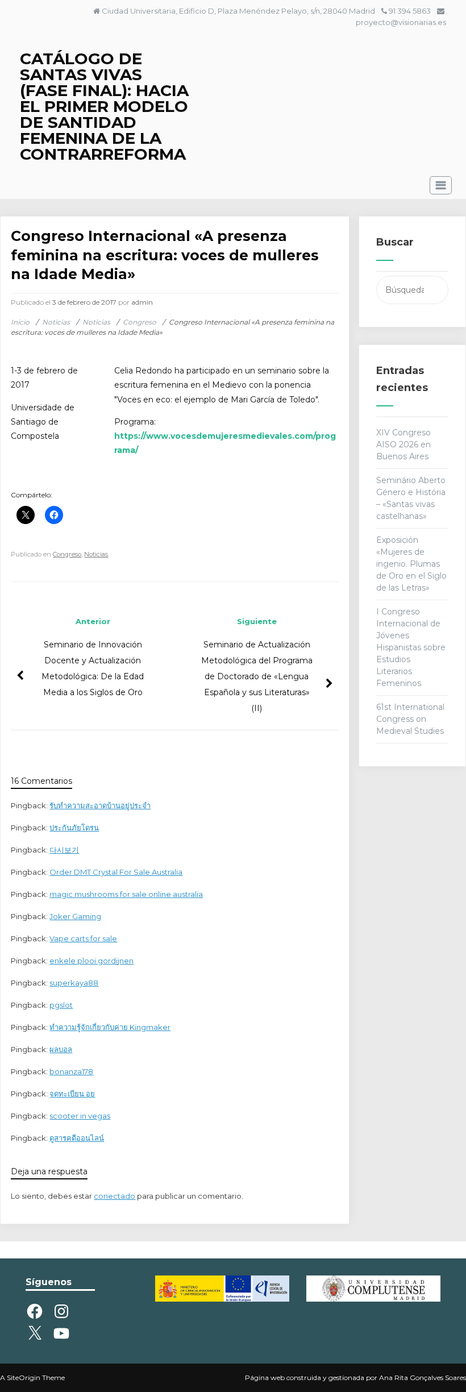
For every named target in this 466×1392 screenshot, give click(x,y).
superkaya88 (73, 982)
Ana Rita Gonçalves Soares (422, 1377)
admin (142, 302)
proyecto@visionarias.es (401, 22)
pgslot (61, 1004)
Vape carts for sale (83, 938)
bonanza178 (71, 1071)
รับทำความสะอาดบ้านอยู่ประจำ (100, 805)
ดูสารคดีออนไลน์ (76, 1137)
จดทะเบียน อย (72, 1093)
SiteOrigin (23, 1377)
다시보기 (64, 849)
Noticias (96, 554)
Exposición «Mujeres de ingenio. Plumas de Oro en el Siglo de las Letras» (411, 564)
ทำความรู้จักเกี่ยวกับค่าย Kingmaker (109, 1027)
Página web (265, 1377)
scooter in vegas (79, 1115)
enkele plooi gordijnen (91, 960)
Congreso (67, 554)
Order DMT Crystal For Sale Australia (115, 871)
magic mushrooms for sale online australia (126, 894)
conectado (114, 1195)
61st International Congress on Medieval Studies (410, 719)
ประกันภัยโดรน (74, 827)
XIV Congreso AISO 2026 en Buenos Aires (403, 444)
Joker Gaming (75, 916)
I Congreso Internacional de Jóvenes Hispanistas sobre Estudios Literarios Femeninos (411, 647)
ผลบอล (60, 1049)
